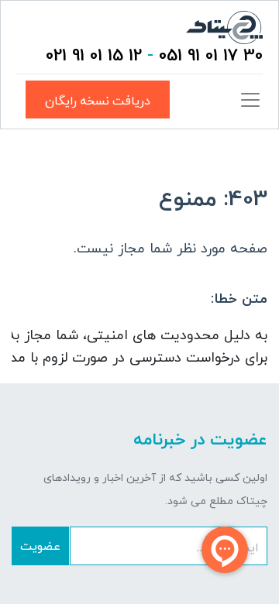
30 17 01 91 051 (211, 56)
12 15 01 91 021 (94, 56)
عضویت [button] (40, 545)
